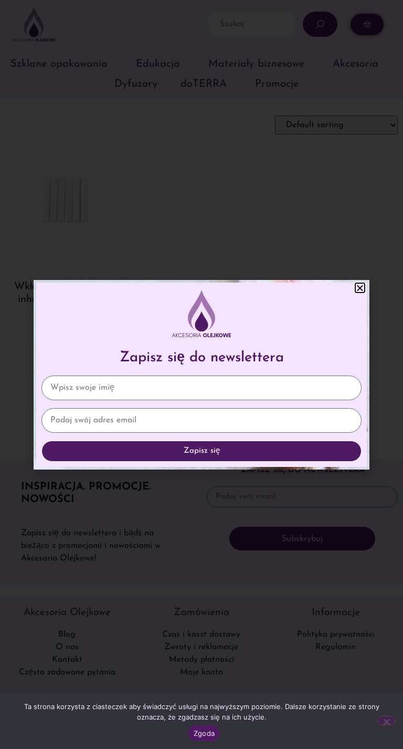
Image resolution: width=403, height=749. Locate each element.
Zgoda (204, 733)
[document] (201, 374)
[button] (360, 288)
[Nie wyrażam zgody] (386, 720)
